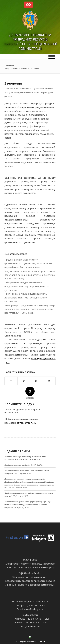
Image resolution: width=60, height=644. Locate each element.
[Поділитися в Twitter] (24, 381)
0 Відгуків (25, 88)
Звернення (13, 83)
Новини (9, 65)
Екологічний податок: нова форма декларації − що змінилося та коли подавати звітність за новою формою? (27, 504)
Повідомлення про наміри (16, 464)
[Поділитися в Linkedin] (36, 381)
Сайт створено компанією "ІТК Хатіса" (30, 641)
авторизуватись (26, 422)
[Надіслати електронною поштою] (49, 381)
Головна (14, 68)
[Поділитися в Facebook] (11, 381)
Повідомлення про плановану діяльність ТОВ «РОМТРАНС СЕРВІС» (25, 458)
